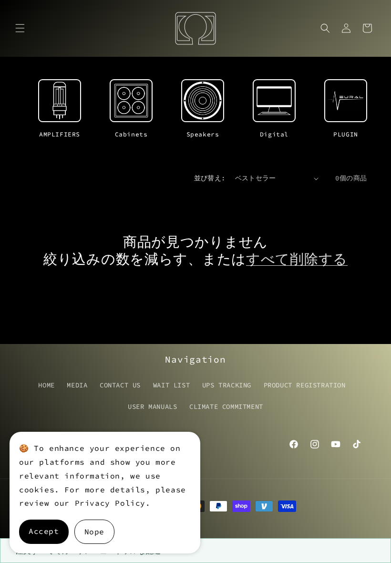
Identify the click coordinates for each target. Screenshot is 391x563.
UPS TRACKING (226, 385)
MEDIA (77, 385)
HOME (46, 385)
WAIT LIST (171, 385)
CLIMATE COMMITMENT (226, 406)
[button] (20, 28)
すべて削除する (297, 259)
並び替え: (210, 178)
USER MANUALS (152, 406)
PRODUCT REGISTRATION (305, 385)
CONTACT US (120, 385)
